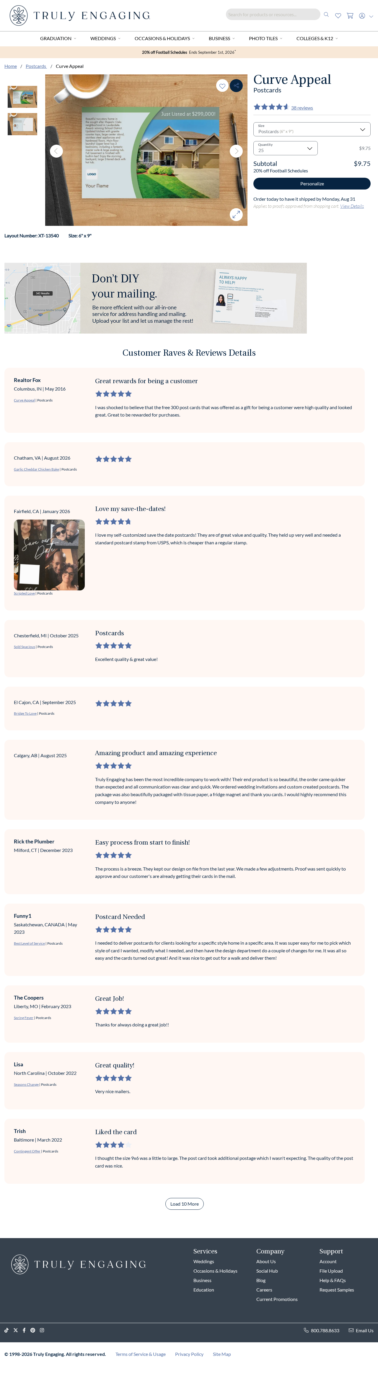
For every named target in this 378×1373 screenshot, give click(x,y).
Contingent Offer (27, 1151)
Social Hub (267, 1271)
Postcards (36, 66)
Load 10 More (184, 1204)
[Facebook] (26, 1330)
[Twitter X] (18, 1330)
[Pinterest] (35, 1330)
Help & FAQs (333, 1280)
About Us (266, 1261)
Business (219, 38)
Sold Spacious (24, 646)
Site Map (222, 1354)
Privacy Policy (189, 1354)
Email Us (365, 1330)
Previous (56, 151)
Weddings (103, 38)
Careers (264, 1289)
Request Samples (337, 1289)
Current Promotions (277, 1299)
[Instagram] (44, 1330)
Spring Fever (23, 1018)
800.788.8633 (325, 1330)
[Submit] (326, 14)
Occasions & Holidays (162, 38)
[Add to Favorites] (222, 85)
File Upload (331, 1271)
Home (10, 66)
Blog (260, 1280)
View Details (352, 206)
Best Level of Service (29, 943)
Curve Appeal (24, 400)
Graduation (55, 38)
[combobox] (279, 14)
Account (328, 1261)
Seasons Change (26, 1084)
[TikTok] (8, 1330)
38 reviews (302, 107)
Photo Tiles (263, 38)
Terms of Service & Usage (140, 1354)
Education (203, 1289)
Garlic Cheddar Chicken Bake (36, 469)
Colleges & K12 (314, 38)
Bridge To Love (25, 713)
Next (236, 151)
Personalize (312, 183)
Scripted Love (24, 593)
